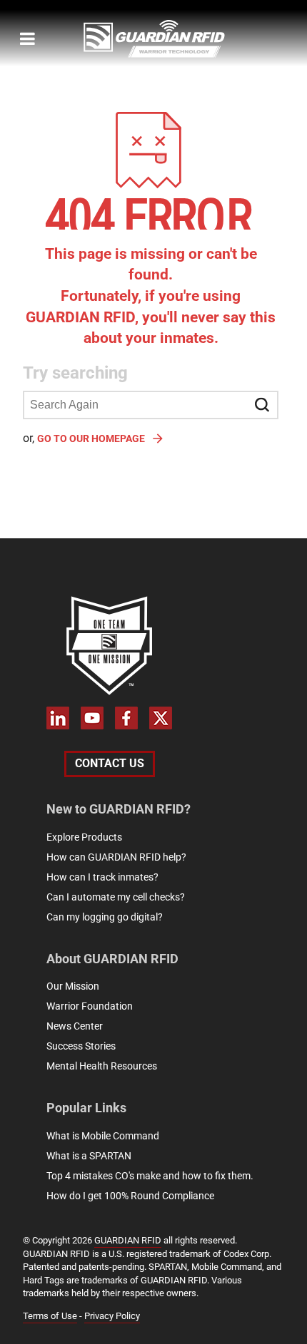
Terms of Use (50, 1315)
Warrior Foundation (89, 1006)
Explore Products (84, 837)
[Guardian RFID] (173, 39)
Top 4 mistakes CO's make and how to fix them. (149, 1175)
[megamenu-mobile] (27, 38)
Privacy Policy (112, 1315)
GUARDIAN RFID (127, 1240)
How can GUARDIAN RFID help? (116, 857)
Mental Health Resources (101, 1066)
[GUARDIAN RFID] (109, 645)
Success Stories (81, 1046)
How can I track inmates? (102, 877)
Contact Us (109, 763)
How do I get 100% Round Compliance (130, 1195)
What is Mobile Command (102, 1136)
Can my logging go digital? (104, 917)
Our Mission (72, 986)
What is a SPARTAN (88, 1155)
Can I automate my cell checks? (115, 897)
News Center (74, 1026)
